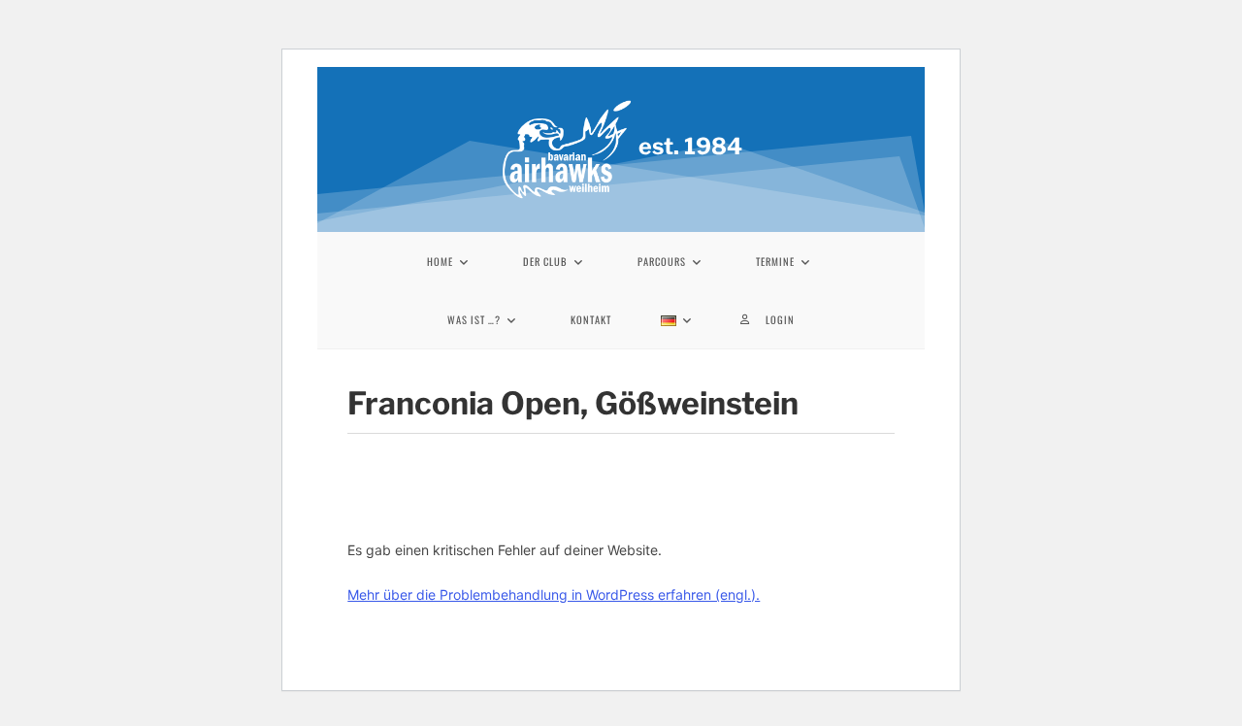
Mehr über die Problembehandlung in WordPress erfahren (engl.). (553, 594)
